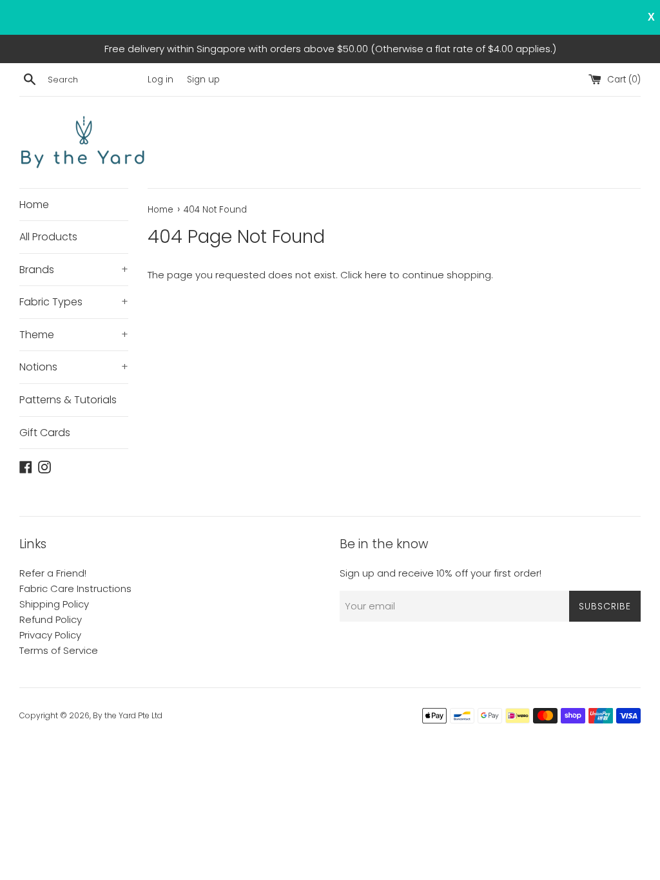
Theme (73, 334)
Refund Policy (50, 619)
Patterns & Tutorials (68, 399)
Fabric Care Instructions (75, 588)
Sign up (203, 79)
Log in (160, 79)
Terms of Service (58, 650)
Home (34, 204)
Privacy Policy (50, 635)
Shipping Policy (54, 604)
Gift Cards (44, 432)
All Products (48, 236)
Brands (73, 269)
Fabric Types (73, 301)
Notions (73, 366)
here (376, 275)
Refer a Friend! (52, 573)
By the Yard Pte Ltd (127, 715)
